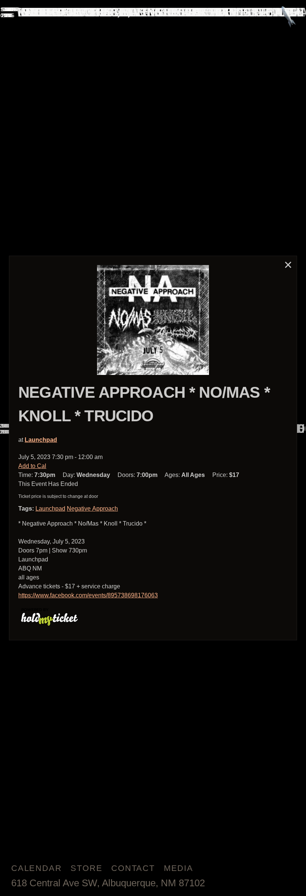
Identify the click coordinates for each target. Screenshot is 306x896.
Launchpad (41, 440)
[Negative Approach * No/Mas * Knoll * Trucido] (153, 320)
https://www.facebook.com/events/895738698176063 (88, 595)
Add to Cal (32, 466)
